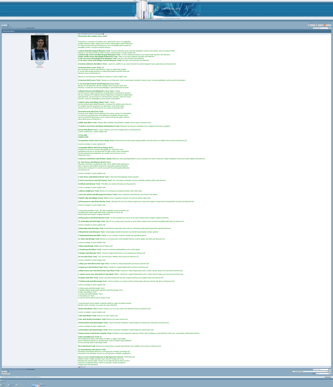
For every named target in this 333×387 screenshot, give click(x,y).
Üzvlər (315, 22)
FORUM (3, 28)
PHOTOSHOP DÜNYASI (20, 28)
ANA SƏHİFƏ (160, 18)
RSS (198, 14)
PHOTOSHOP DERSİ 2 (30, 28)
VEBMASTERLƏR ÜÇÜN (10, 28)
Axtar (327, 22)
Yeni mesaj (311, 22)
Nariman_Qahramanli (39, 33)
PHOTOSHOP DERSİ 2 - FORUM (172, 18)
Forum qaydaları (321, 22)
